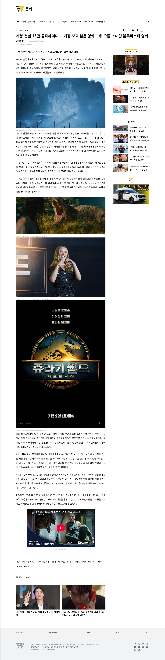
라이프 (35, 21)
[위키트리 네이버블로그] (143, 647)
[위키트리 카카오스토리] (135, 647)
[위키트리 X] (139, 644)
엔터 (29, 21)
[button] (123, 30)
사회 (49, 21)
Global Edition (75, 21)
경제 (24, 21)
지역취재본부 (99, 21)
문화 (59, 21)
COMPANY (53, 632)
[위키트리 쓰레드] (147, 644)
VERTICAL (86, 632)
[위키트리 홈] (20, 11)
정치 (54, 21)
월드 (65, 21)
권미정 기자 (20, 41)
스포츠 (42, 21)
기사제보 (19, 577)
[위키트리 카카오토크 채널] (139, 647)
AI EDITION (88, 21)
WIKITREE (20, 632)
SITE (117, 632)
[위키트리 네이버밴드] (135, 650)
